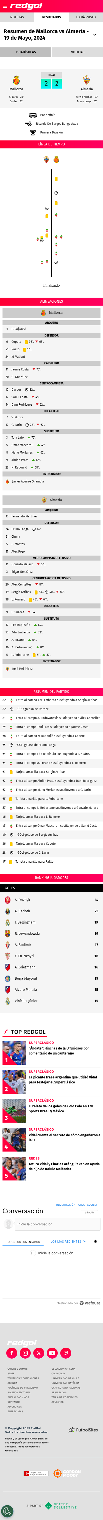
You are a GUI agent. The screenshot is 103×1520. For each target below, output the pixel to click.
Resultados (51, 17)
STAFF (11, 1373)
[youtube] (52, 1353)
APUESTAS (58, 1402)
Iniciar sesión (66, 1204)
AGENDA (12, 1383)
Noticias (17, 17)
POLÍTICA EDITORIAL (19, 1392)
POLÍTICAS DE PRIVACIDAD (23, 1387)
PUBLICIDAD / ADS (18, 1397)
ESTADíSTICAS (26, 52)
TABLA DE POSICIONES (65, 1397)
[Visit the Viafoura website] (89, 1303)
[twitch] (65, 1353)
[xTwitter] (38, 1353)
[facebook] (11, 1353)
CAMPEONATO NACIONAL (66, 1387)
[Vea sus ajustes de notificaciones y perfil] (95, 1241)
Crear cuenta (87, 1204)
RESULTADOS (59, 1392)
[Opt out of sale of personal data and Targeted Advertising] (7, 1511)
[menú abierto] (5, 6)
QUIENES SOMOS (18, 1368)
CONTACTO (14, 1402)
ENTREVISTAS (15, 1411)
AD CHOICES (15, 1406)
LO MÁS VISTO (86, 17)
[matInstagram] (25, 1353)
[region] (51, 1255)
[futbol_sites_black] (83, 1431)
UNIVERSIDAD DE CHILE (65, 1378)
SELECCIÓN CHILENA (63, 1368)
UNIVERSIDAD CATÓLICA (65, 1383)
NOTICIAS (77, 52)
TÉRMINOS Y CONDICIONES (23, 1378)
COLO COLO (58, 1373)
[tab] (23, 1242)
